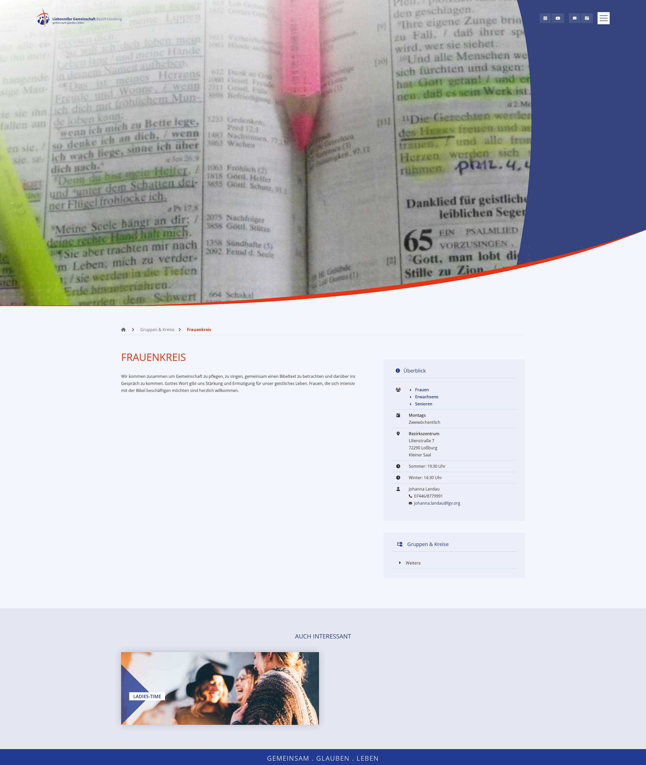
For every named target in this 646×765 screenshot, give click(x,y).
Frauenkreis (199, 329)
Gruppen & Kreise (157, 329)
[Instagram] (545, 18)
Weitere (413, 563)
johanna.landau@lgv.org (437, 503)
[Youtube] (558, 18)
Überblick (414, 370)
